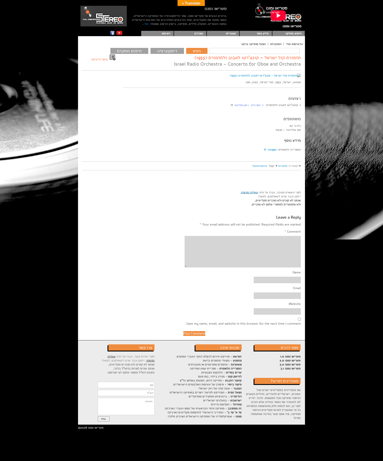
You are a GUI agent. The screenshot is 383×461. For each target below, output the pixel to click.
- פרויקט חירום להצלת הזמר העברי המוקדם (209, 356)
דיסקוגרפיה (167, 51)
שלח (103, 419)
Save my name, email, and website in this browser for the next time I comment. (243, 324)
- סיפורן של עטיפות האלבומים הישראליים (207, 384)
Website (295, 304)
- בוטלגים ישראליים (222, 400)
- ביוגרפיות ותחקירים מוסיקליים (215, 396)
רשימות (166, 33)
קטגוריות (231, 33)
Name (297, 273)
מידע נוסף (263, 33)
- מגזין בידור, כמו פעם (220, 376)
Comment (292, 232)
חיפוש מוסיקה (293, 33)
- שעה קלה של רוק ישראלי (220, 388)
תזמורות (282, 166)
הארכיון (198, 33)
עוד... (145, 24)
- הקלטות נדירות (226, 404)
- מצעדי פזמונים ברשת (222, 360)
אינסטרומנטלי (259, 166)
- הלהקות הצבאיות (221, 372)
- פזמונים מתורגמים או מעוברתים (215, 364)
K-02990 (270, 149)
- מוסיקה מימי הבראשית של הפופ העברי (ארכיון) (203, 408)
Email (297, 288)
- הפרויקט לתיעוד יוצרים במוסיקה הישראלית (206, 392)
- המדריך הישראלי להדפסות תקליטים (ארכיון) (205, 412)
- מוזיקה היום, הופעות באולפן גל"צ (211, 380)
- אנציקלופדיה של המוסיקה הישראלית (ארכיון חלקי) (205, 416)
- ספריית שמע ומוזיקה (216, 368)
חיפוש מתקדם (129, 51)
